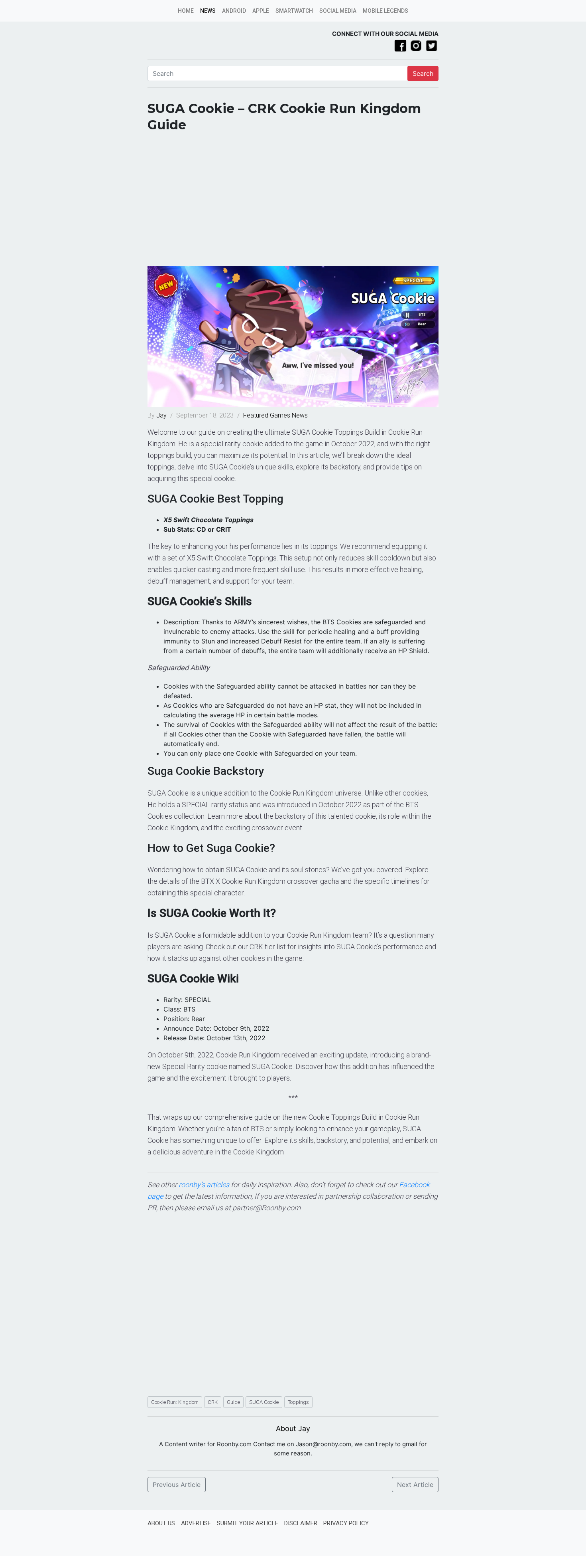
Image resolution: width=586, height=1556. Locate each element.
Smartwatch (294, 11)
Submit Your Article (247, 1523)
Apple (260, 11)
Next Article (415, 1485)
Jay (162, 415)
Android (234, 11)
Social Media (337, 11)
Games (280, 415)
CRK (213, 1402)
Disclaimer (300, 1523)
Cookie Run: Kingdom (175, 1402)
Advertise (196, 1523)
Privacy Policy (346, 1523)
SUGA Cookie (264, 1402)
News (208, 11)
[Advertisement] (293, 202)
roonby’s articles (204, 1184)
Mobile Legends (385, 11)
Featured (255, 415)
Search (423, 73)
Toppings (298, 1402)
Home (186, 11)
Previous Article (177, 1485)
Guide (233, 1402)
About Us (161, 1523)
